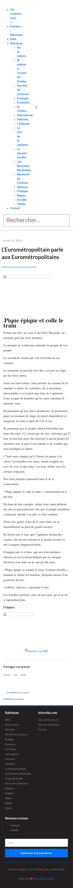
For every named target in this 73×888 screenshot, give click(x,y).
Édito (13, 39)
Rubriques (16, 43)
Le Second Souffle (21, 153)
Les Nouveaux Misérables (24, 166)
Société (21, 199)
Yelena (21, 204)
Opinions (22, 187)
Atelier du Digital (45, 878)
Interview (22, 119)
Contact (15, 208)
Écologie (22, 98)
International (25, 115)
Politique (22, 191)
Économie (23, 102)
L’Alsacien (23, 123)
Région (21, 195)
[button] (8, 5)
